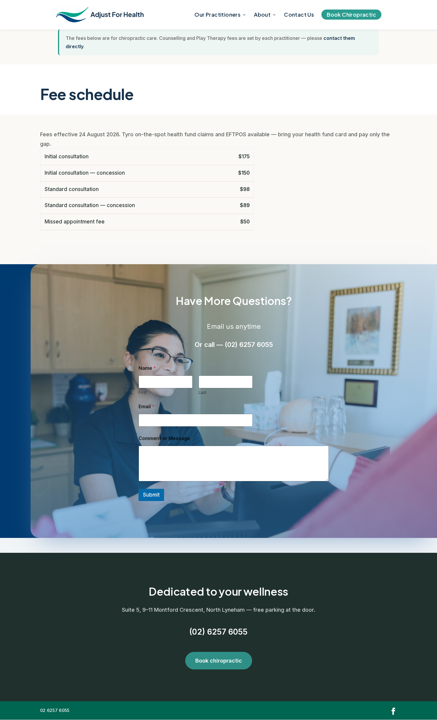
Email (147, 406)
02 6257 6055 (54, 710)
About (262, 15)
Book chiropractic (218, 661)
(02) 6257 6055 (218, 631)
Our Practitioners (217, 15)
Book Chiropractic (351, 14)
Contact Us (299, 15)
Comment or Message (164, 438)
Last (202, 392)
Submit (151, 495)
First (143, 392)
